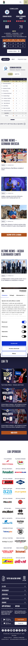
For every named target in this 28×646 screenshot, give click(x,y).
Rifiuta (14, 353)
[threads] (8, 630)
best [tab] (13, 59)
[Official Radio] (20, 531)
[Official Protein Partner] (7, 472)
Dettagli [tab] (12, 295)
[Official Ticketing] (7, 541)
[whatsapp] (22, 630)
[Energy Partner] (7, 492)
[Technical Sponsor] (20, 512)
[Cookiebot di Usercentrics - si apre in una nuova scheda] (19, 291)
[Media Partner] (20, 541)
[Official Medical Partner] (20, 482)
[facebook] (3, 630)
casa (10, 74)
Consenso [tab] (4, 295)
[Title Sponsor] (7, 462)
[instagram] (6, 630)
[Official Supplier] (20, 522)
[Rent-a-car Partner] (7, 522)
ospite (17, 74)
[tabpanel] (14, 96)
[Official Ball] (7, 512)
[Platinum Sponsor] (20, 462)
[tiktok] (20, 630)
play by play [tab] (22, 59)
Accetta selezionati (14, 348)
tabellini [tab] (5, 59)
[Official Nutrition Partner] (7, 561)
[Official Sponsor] (20, 472)
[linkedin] (11, 630)
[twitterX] (17, 630)
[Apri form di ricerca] (20, 2)
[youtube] (14, 630)
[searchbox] (14, 2)
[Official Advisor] (20, 561)
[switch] (24, 327)
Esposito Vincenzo (20, 70)
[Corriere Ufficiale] (7, 531)
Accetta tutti (14, 343)
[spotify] (25, 630)
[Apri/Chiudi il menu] (26, 2)
